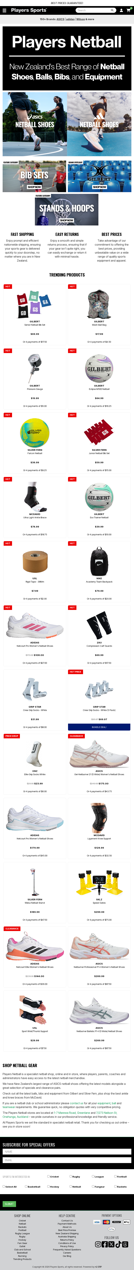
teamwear (9, 1107)
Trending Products (22, 1259)
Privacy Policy (67, 1246)
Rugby (76, 1176)
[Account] (121, 10)
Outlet (22, 1246)
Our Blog (67, 1256)
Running (22, 1256)
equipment (104, 1103)
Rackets (122, 1186)
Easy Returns (67, 234)
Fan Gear (22, 1243)
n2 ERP (98, 1266)
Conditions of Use (67, 1243)
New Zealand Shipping (67, 1233)
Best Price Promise (67, 1230)
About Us (67, 1227)
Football (122, 1176)
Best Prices (112, 234)
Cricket (54, 1176)
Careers (67, 1252)
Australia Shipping (67, 1236)
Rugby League (22, 1233)
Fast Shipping (22, 234)
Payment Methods (67, 1223)
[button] (4, 10)
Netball (76, 1186)
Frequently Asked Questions (67, 1249)
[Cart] (128, 10)
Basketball (34, 1186)
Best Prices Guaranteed (67, 3)
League (99, 1176)
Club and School (22, 1249)
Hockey (54, 1186)
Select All (11, 1186)
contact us (76, 1103)
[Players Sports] (29, 10)
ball (114, 1103)
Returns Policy (67, 1239)
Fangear (100, 1186)
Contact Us (67, 1220)
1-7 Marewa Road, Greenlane (72, 1112)
